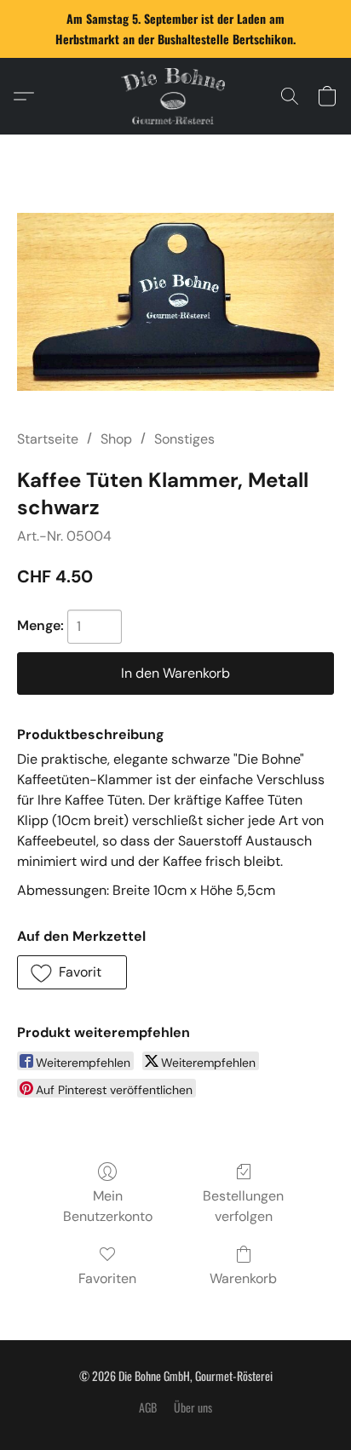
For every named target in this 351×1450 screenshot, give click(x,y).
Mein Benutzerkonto (107, 1206)
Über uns (193, 1407)
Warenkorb (243, 1278)
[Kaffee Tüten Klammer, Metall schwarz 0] (175, 302)
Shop (116, 439)
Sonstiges (184, 439)
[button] (175, 96)
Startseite (47, 439)
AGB (148, 1407)
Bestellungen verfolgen (243, 1206)
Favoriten (107, 1278)
